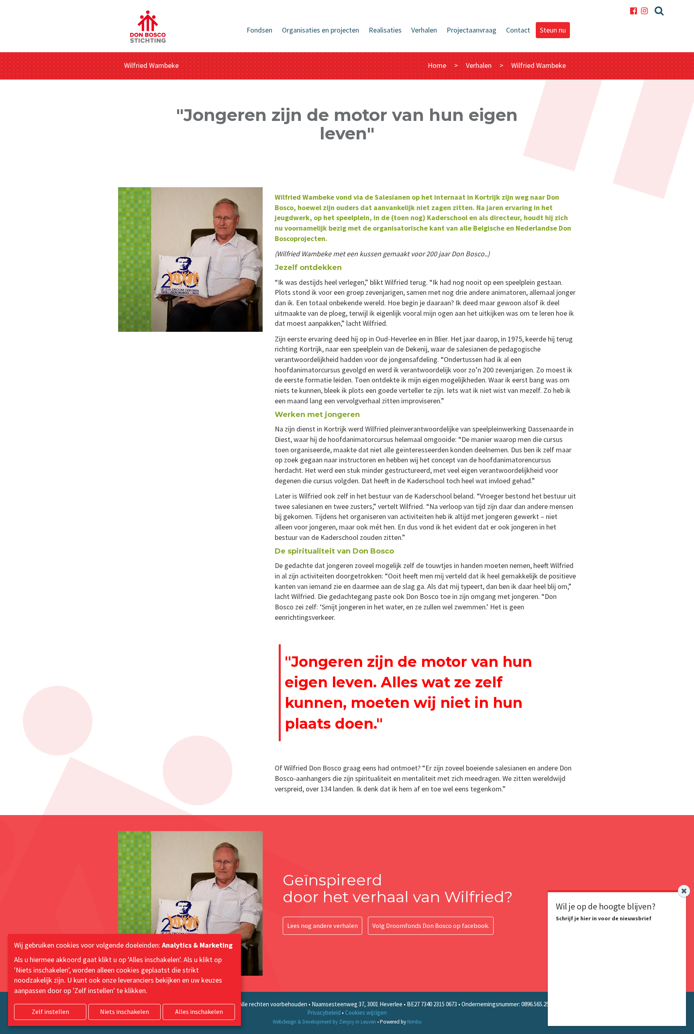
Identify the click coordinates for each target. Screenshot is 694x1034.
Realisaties (385, 30)
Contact (518, 30)
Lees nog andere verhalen (322, 926)
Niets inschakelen (124, 1011)
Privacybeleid (324, 1012)
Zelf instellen (50, 1011)
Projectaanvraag (471, 30)
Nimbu (414, 1021)
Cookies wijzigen (366, 1012)
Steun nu (553, 30)
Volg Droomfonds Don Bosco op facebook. (430, 926)
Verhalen (424, 30)
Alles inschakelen (199, 1011)
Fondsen (259, 30)
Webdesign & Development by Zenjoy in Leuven (324, 1021)
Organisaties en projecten (320, 30)
